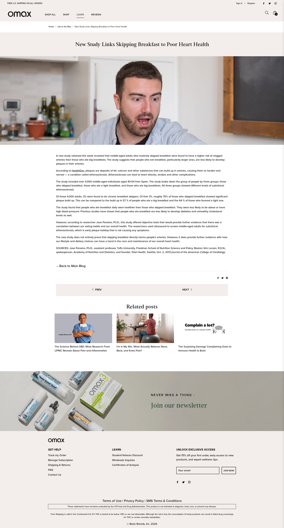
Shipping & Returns (59, 465)
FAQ (50, 470)
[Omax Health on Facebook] (263, 3)
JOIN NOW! (228, 470)
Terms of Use (112, 500)
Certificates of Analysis (125, 465)
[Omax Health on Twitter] (269, 3)
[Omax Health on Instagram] (275, 3)
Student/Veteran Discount (127, 455)
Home (51, 26)
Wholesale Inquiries (123, 460)
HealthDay (78, 170)
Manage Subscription (60, 460)
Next (185, 289)
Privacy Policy (134, 500)
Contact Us (54, 474)
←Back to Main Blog (71, 265)
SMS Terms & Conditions (164, 500)
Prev (98, 289)
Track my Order (57, 455)
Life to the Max (64, 26)
